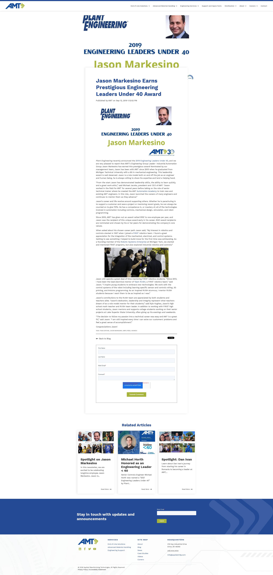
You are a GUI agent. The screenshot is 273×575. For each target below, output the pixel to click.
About (242, 6)
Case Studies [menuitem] (143, 553)
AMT (110, 100)
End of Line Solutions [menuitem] (116, 544)
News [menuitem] (140, 550)
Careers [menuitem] (141, 560)
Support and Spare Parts (211, 6)
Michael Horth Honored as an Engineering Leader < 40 (136, 464)
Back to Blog (105, 338)
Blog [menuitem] (139, 547)
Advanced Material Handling (164, 6)
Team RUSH (139, 282)
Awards (134, 330)
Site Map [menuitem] (143, 540)
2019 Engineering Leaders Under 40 (151, 161)
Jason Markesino (116, 330)
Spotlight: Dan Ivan (177, 459)
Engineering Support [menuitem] (116, 550)
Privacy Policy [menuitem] (83, 569)
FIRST (136, 233)
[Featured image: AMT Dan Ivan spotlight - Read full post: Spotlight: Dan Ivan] (177, 442)
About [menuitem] (140, 544)
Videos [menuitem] (140, 556)
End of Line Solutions (139, 6)
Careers (252, 6)
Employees (127, 330)
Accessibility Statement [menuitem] (97, 569)
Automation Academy (147, 191)
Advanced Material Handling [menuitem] (119, 547)
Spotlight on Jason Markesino (96, 461)
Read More (105, 489)
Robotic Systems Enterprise (134, 242)
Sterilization (229, 6)
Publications (104, 330)
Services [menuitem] (113, 540)
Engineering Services (188, 6)
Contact (264, 6)
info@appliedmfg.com (176, 555)
